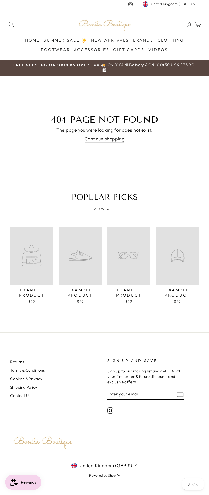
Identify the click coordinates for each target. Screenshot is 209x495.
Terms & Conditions (27, 370)
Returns (17, 361)
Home (32, 40)
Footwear (55, 49)
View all (104, 209)
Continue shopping (105, 139)
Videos (158, 49)
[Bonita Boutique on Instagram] (110, 410)
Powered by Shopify (104, 475)
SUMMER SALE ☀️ (65, 40)
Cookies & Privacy (26, 378)
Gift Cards (129, 49)
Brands (143, 40)
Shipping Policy (23, 387)
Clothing (171, 40)
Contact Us (20, 395)
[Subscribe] (180, 394)
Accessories (91, 49)
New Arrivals (110, 40)
